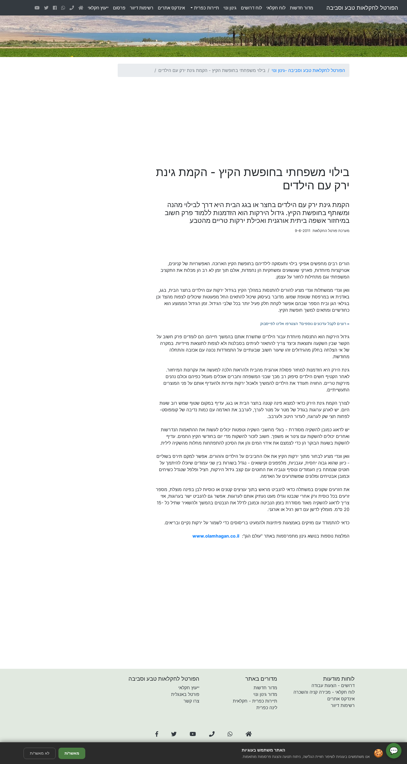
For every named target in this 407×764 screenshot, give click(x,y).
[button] (157, 734)
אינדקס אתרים (341, 698)
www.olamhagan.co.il (215, 536)
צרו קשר (191, 701)
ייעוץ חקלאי (188, 687)
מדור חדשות (265, 687)
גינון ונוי (278, 70)
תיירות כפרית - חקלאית (255, 701)
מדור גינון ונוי (265, 694)
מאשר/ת (72, 753)
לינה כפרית (266, 707)
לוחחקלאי (275, 8)
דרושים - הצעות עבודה (333, 685)
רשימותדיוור (141, 8)
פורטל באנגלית (185, 694)
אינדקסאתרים (171, 8)
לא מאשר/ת (39, 753)
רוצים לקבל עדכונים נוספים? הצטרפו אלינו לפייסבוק (303, 323)
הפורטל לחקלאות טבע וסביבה (362, 7)
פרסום (119, 8)
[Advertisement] (233, 120)
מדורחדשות (301, 8)
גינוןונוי (229, 8)
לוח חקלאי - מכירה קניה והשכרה (324, 692)
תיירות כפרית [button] (206, 8)
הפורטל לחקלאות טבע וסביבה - (315, 70)
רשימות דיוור (343, 705)
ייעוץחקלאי (98, 8)
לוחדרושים (251, 8)
